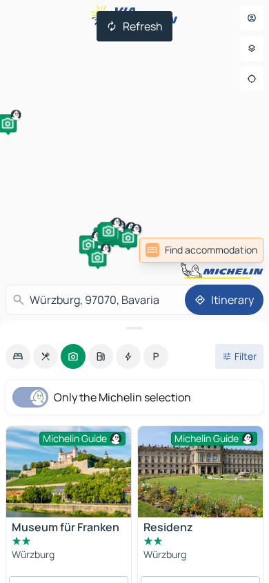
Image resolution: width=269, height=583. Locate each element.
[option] (18, 356)
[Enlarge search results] (134, 328)
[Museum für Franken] (68, 471)
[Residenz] (200, 471)
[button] (88, 245)
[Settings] (251, 48)
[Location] (251, 78)
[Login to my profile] (251, 18)
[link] (201, 250)
